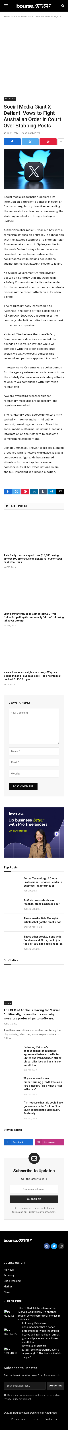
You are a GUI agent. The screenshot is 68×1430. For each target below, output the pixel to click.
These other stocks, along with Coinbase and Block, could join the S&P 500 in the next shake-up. (43, 940)
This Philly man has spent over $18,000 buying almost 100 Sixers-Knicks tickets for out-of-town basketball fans (33, 559)
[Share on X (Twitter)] (30, 141)
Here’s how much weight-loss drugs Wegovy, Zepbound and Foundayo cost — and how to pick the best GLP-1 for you (32, 676)
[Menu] (6, 6)
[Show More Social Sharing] (60, 141)
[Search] (62, 6)
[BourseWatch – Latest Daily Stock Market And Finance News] (34, 6)
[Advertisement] (34, 58)
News (8, 1003)
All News (10, 99)
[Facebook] (47, 1246)
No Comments (32, 133)
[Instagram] (61, 1246)
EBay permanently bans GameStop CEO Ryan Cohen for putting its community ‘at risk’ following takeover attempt (34, 617)
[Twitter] (54, 1246)
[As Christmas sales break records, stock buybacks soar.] (12, 904)
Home (7, 16)
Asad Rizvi (51, 1412)
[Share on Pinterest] (48, 141)
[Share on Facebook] (12, 141)
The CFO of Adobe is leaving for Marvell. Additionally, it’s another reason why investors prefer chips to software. (32, 1014)
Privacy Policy (35, 1212)
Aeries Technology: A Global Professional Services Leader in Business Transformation (43, 882)
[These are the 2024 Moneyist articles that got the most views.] (12, 922)
